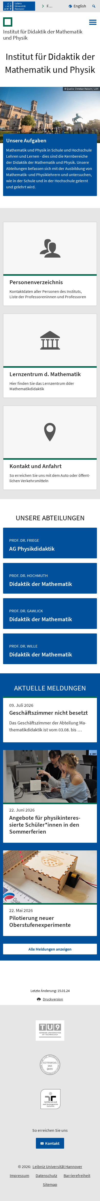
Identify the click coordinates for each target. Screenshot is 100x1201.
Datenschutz (46, 1175)
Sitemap (50, 1184)
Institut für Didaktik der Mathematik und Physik (42, 35)
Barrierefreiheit (77, 1175)
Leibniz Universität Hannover (57, 1166)
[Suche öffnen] (94, 6)
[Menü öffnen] (93, 23)
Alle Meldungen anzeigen (50, 949)
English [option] (80, 5)
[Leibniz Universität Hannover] (19, 6)
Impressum (19, 1175)
